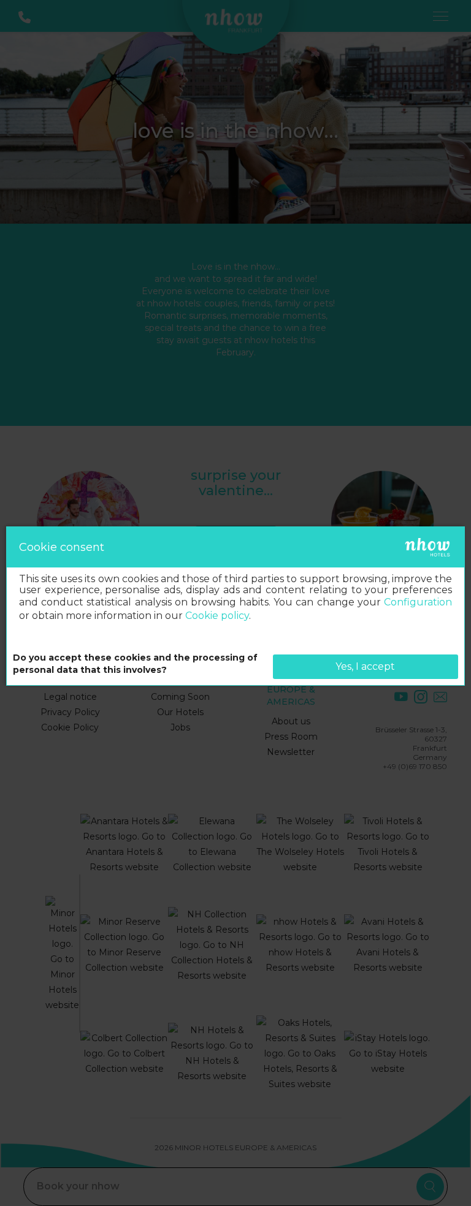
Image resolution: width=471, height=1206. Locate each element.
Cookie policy (217, 615)
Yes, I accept (365, 666)
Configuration (418, 602)
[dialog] (235, 606)
